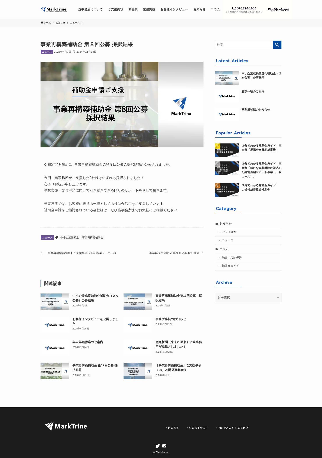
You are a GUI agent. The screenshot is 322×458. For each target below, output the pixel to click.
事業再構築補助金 (92, 237)
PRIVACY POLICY (233, 427)
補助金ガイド (230, 265)
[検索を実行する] (277, 45)
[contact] (164, 446)
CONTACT (198, 427)
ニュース (47, 51)
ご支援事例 (229, 232)
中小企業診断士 (69, 237)
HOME (173, 427)
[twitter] (157, 446)
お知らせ (225, 223)
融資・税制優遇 (232, 257)
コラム (224, 249)
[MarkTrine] (54, 10)
